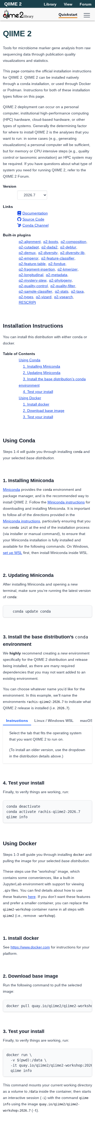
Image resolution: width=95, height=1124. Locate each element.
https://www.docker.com (30, 947)
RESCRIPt (27, 302)
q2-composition (73, 241)
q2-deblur (68, 247)
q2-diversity (48, 253)
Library (50, 4)
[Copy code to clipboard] (86, 611)
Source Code (33, 219)
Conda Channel (35, 225)
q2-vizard (43, 297)
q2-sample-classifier (35, 291)
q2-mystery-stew (32, 280)
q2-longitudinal (31, 275)
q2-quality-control (33, 286)
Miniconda (11, 489)
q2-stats (61, 291)
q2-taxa (77, 291)
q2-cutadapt (29, 247)
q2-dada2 (49, 247)
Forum (85, 4)
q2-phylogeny (60, 280)
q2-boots (50, 241)
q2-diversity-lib (72, 253)
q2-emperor (29, 258)
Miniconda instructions (66, 502)
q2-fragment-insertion (37, 269)
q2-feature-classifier (57, 258)
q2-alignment (30, 241)
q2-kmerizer (68, 269)
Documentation (35, 213)
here (32, 897)
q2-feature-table (32, 264)
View (68, 4)
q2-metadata (56, 275)
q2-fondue (56, 264)
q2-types (26, 297)
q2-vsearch (63, 297)
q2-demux (27, 253)
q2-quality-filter (62, 286)
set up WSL (12, 553)
